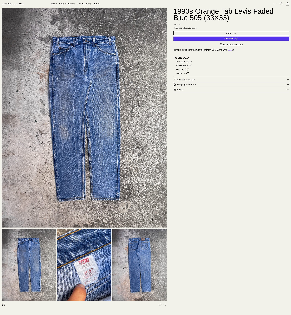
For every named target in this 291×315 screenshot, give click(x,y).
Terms (97, 3)
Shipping (176, 28)
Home (54, 3)
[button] (281, 4)
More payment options (231, 44)
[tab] (29, 265)
